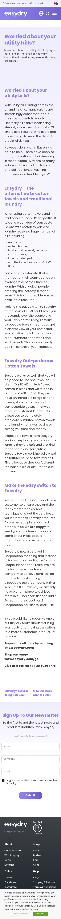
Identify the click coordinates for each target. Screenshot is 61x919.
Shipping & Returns (44, 882)
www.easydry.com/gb (21, 659)
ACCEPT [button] (41, 914)
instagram (10, 887)
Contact (9, 865)
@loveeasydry (37, 3)
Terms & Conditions (44, 887)
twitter (8, 878)
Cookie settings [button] (20, 914)
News (7, 860)
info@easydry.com (19, 647)
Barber (37, 855)
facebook (10, 882)
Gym (36, 865)
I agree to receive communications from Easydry (33, 782)
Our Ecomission (13, 851)
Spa (35, 860)
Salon (36, 851)
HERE (26, 140)
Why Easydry (11, 855)
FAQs (36, 878)
